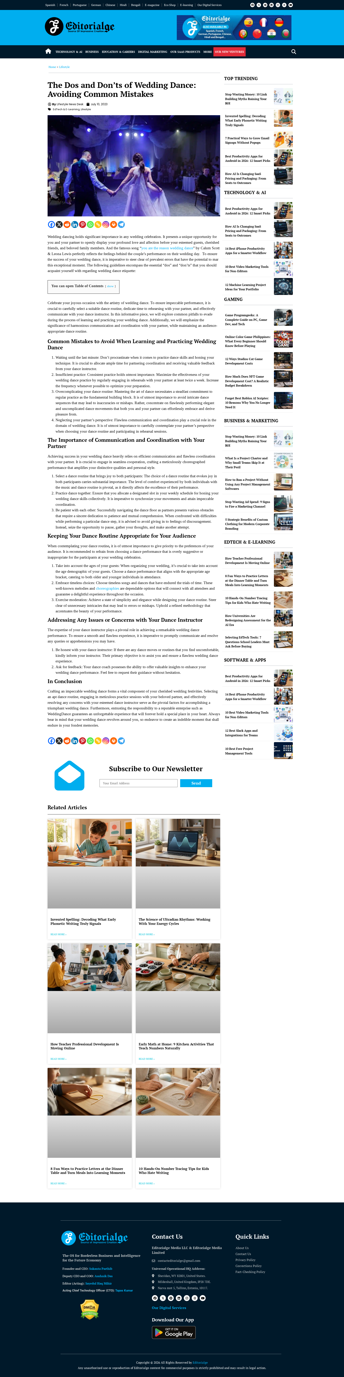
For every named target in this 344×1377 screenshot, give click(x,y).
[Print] (113, 224)
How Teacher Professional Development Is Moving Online (85, 1046)
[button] (293, 51)
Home (52, 67)
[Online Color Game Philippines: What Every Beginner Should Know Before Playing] (283, 339)
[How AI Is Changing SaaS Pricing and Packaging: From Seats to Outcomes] (283, 176)
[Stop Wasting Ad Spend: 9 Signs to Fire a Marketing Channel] (283, 503)
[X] (59, 224)
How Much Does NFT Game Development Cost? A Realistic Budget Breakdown (247, 380)
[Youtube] (290, 5)
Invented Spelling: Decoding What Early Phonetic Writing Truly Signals (83, 921)
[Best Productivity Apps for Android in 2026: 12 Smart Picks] (283, 157)
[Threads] (284, 5)
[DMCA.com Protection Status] (89, 1319)
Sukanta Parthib (100, 1269)
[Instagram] (278, 5)
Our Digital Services (209, 5)
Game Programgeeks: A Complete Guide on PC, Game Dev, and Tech (246, 319)
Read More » (58, 934)
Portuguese (80, 5)
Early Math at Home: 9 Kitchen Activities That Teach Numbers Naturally (176, 1046)
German (96, 5)
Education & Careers (118, 52)
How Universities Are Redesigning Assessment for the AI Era (248, 620)
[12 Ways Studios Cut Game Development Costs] (283, 360)
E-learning (186, 5)
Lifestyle (64, 67)
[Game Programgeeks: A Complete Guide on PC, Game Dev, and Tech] (283, 317)
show (110, 286)
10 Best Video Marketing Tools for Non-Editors (247, 269)
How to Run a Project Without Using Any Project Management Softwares (247, 484)
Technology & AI (69, 52)
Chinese (110, 5)
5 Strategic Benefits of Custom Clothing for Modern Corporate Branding (247, 524)
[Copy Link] (98, 224)
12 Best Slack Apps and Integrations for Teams (241, 733)
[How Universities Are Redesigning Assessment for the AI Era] (283, 618)
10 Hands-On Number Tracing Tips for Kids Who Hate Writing (174, 1170)
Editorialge (200, 1362)
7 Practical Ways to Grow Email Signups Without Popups (247, 140)
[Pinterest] (265, 5)
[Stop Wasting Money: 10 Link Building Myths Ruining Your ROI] (283, 96)
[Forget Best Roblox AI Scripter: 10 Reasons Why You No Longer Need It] (283, 400)
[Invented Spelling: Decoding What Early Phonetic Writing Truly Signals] (283, 118)
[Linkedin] (271, 5)
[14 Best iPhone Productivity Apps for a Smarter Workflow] (283, 250)
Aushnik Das (104, 1276)
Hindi (123, 5)
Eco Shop (170, 5)
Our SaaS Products (185, 52)
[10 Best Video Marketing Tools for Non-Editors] (283, 268)
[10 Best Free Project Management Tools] (283, 750)
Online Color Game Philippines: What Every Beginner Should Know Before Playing (248, 341)
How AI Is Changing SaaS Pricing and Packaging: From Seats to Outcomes (245, 178)
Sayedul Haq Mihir (98, 1283)
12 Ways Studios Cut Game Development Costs (244, 361)
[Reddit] (67, 224)
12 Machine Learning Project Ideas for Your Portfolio (245, 287)
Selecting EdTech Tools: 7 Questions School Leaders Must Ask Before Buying (247, 641)
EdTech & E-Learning (66, 109)
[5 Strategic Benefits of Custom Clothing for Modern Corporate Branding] (283, 521)
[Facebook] (252, 5)
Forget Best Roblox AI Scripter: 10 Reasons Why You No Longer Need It (247, 402)
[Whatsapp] (90, 224)
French (64, 5)
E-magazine (152, 5)
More (207, 52)
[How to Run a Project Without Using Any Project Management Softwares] (283, 481)
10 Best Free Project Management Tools (239, 751)
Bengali (135, 5)
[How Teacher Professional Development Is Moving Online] (283, 560)
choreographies (107, 588)
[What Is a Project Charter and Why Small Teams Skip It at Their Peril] (283, 460)
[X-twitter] (259, 5)
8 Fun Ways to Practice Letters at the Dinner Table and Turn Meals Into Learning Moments (88, 1170)
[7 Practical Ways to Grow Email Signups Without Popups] (283, 139)
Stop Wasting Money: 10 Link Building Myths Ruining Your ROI (246, 98)
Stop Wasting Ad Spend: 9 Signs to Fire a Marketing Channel (247, 504)
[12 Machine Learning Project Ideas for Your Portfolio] (283, 286)
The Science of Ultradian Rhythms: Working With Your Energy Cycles (174, 921)
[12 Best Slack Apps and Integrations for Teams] (283, 732)
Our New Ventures (229, 52)
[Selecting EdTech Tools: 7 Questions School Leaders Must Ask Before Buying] (283, 639)
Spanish (50, 5)
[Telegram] (121, 224)
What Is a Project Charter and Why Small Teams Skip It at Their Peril (246, 462)
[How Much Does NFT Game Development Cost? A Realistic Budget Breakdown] (283, 378)
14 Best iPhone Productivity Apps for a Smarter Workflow (245, 251)
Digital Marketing (152, 52)
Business (92, 52)
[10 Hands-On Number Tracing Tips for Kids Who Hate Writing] (283, 599)
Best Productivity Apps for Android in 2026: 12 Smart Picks (247, 158)
